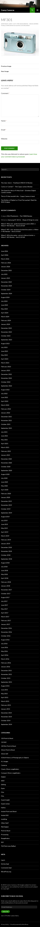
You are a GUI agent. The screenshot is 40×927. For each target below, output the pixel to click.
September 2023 (6, 340)
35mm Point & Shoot (8, 750)
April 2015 (4, 697)
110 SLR (3, 742)
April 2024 (4, 313)
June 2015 (4, 690)
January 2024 (5, 324)
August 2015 (5, 686)
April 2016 (4, 655)
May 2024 (4, 309)
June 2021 (4, 436)
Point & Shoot (5, 831)
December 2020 (6, 459)
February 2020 (6, 493)
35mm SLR (4, 754)
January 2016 (5, 667)
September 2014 (6, 724)
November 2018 (6, 551)
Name (3, 121)
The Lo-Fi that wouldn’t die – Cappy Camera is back (18, 196)
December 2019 (6, 501)
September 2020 (6, 470)
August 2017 (5, 597)
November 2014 (6, 717)
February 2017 (6, 620)
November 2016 (6, 632)
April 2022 (4, 401)
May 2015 (4, 693)
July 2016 (4, 643)
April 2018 (4, 578)
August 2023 (5, 343)
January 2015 (5, 709)
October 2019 (5, 509)
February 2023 (6, 366)
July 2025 (4, 274)
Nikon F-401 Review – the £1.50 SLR (13, 226)
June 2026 (4, 251)
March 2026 (5, 259)
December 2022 (6, 374)
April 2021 (4, 443)
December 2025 (6, 270)
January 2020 (5, 497)
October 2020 (5, 467)
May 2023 (4, 355)
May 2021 (4, 440)
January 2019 (5, 543)
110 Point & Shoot (7, 738)
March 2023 (5, 363)
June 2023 (4, 351)
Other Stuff (5, 823)
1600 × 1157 (12, 24)
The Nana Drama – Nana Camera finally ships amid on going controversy (19, 24)
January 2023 (5, 370)
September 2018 (6, 559)
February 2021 (6, 451)
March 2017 (5, 617)
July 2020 (4, 478)
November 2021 (6, 420)
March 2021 (5, 447)
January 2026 (5, 266)
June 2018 (4, 570)
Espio (3, 788)
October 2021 (5, 424)
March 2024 (5, 316)
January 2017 (5, 624)
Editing (3, 784)
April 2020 (4, 490)
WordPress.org (6, 872)
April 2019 (4, 532)
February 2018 (6, 582)
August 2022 (5, 390)
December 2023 (6, 328)
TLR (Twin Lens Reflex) (8, 846)
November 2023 (6, 332)
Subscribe (5, 911)
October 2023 (5, 336)
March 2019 (5, 536)
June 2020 (4, 482)
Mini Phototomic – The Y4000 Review (19, 216)
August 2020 (5, 474)
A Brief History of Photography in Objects (15, 757)
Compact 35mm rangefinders (10, 773)
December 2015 (6, 670)
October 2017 (5, 593)
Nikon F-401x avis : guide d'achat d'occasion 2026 (17, 224)
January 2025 (5, 278)
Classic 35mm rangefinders (10, 769)
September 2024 (6, 293)
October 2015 (5, 678)
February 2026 (6, 263)
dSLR (2, 781)
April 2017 (4, 613)
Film (2, 792)
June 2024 (4, 305)
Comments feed (6, 868)
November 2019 (6, 505)
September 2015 (6, 682)
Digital (3, 777)
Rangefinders (5, 838)
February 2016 (6, 663)
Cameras (4, 765)
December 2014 (6, 713)
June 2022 (4, 397)
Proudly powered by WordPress (19, 924)
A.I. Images (4, 761)
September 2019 (6, 513)
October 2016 (5, 636)
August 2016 (5, 640)
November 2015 (6, 674)
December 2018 (6, 547)
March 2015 (5, 701)
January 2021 (5, 455)
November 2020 (6, 463)
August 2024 (5, 297)
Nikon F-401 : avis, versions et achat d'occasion (16, 229)
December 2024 (6, 282)
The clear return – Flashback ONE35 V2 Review (16, 183)
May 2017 (4, 609)
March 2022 (5, 405)
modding (4, 819)
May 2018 (4, 574)
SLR (2, 842)
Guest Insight (5, 800)
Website (4, 139)
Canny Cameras (7, 10)
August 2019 (5, 517)
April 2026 (4, 255)
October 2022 (5, 382)
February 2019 (6, 540)
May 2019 (4, 528)
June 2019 (4, 524)
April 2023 (4, 359)
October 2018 (5, 555)
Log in (3, 860)
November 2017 (6, 590)
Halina (3, 807)
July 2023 (4, 347)
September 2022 (6, 386)
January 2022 (5, 413)
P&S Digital (5, 827)
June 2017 (4, 605)
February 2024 (6, 320)
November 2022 (6, 378)
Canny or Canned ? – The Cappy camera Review (16, 187)
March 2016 (5, 659)
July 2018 (4, 567)
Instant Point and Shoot (9, 811)
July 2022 (4, 393)
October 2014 (5, 720)
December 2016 (6, 628)
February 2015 (6, 705)
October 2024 (5, 290)
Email (3, 130)
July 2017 (4, 601)
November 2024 (6, 286)
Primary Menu (37, 10)
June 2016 (4, 647)
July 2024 (4, 301)
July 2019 (4, 520)
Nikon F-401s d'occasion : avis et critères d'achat (17, 235)
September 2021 (6, 428)
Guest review (5, 804)
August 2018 (5, 563)
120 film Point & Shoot (8, 746)
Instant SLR (4, 815)
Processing (4, 834)
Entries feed (5, 864)
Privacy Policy (5, 924)
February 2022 (6, 409)
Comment (5, 93)
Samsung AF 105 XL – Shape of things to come (23, 220)
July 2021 (4, 432)
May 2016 (4, 651)
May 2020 (4, 486)
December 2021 (6, 416)
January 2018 (5, 586)
